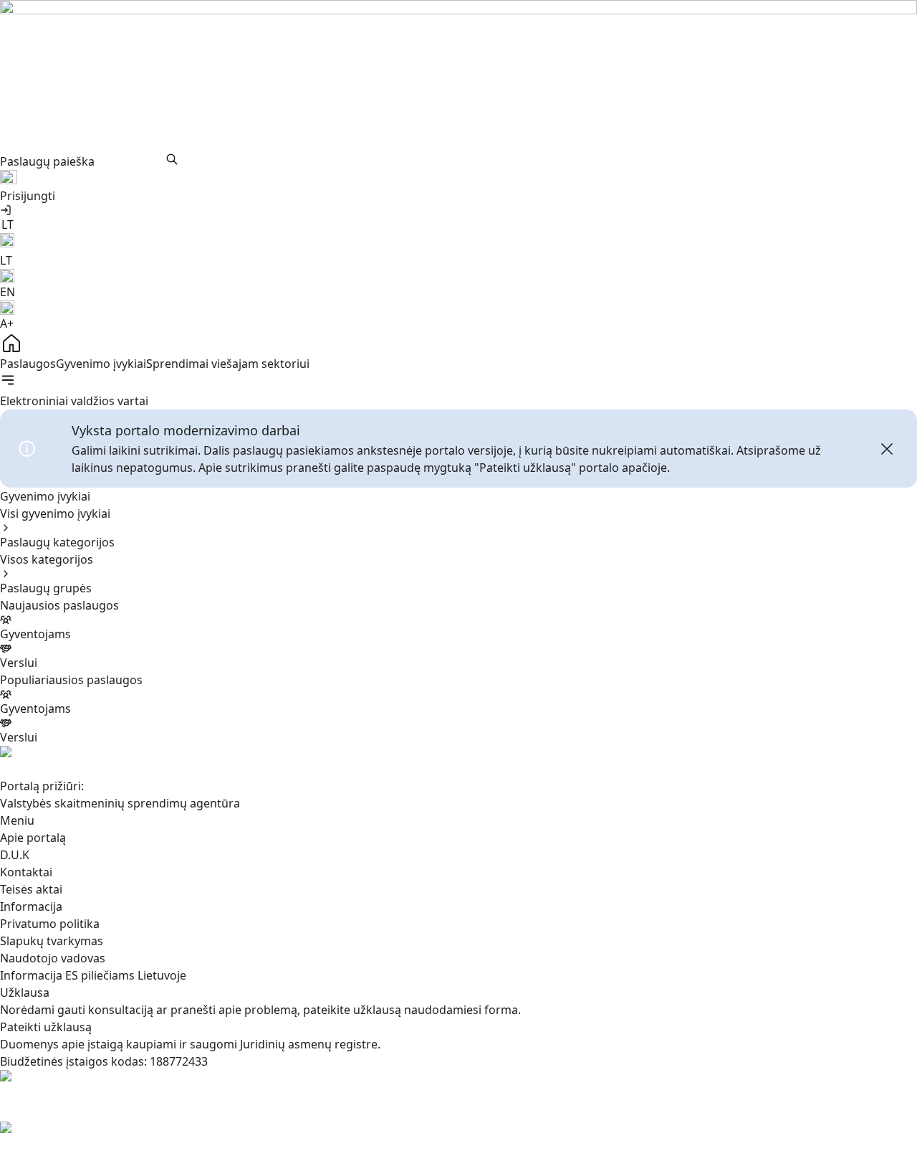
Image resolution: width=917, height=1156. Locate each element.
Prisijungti (27, 196)
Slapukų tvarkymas (51, 941)
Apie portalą (33, 837)
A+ (7, 323)
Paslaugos (28, 363)
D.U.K (14, 855)
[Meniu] (8, 380)
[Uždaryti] (887, 449)
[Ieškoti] (171, 159)
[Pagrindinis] (458, 343)
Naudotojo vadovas (52, 958)
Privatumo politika (50, 924)
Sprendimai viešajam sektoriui (227, 363)
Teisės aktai (31, 889)
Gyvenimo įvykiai (101, 363)
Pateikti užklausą (46, 1027)
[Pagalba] (458, 178)
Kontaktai (26, 872)
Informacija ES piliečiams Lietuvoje (93, 975)
